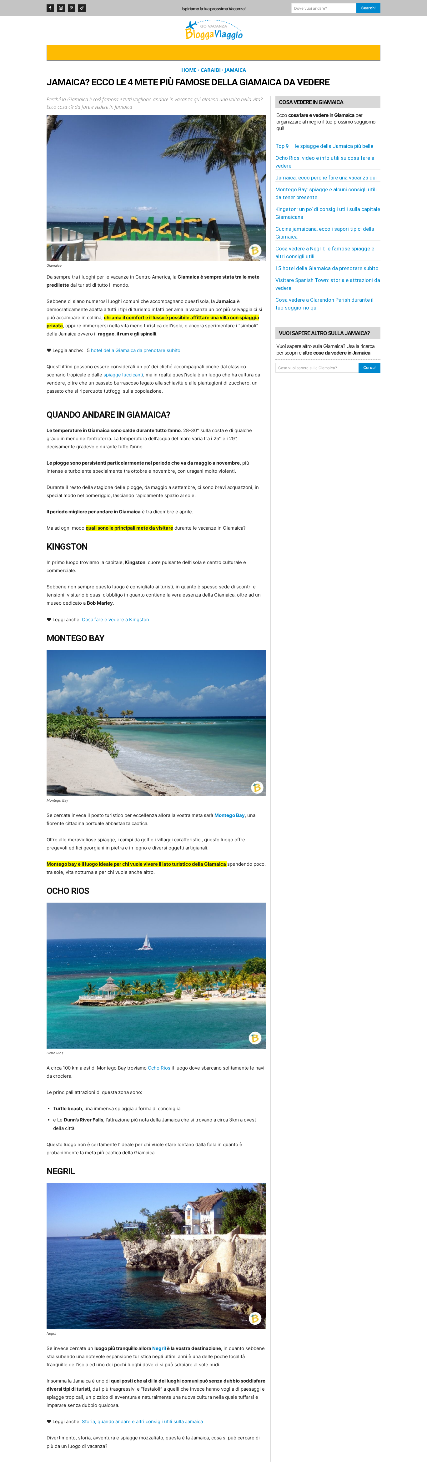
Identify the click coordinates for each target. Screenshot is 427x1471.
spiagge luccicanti (123, 375)
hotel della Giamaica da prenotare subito (135, 350)
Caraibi (211, 70)
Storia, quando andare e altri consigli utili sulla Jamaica (142, 1421)
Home (189, 70)
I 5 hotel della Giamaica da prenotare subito (327, 268)
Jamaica (235, 70)
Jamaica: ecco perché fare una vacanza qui (326, 177)
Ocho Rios (159, 1068)
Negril (159, 1348)
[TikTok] (82, 8)
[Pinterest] (71, 8)
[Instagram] (61, 8)
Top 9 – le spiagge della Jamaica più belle (324, 146)
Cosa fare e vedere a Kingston (115, 619)
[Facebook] (50, 8)
